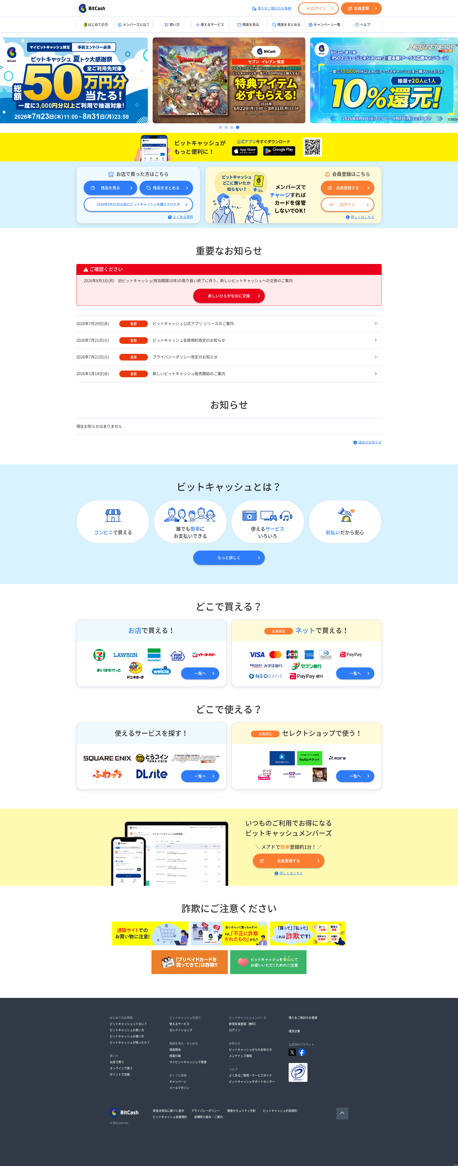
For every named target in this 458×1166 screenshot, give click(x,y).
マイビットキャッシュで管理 (188, 1062)
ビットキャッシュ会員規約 (170, 1116)
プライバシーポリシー (205, 1110)
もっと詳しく (229, 558)
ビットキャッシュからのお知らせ (250, 1049)
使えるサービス (212, 24)
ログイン (318, 8)
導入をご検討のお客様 (274, 8)
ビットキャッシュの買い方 (127, 1030)
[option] (229, 80)
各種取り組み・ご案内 (208, 1116)
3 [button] (232, 127)
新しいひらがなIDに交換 (229, 296)
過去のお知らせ (370, 442)
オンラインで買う (121, 1068)
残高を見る (250, 24)
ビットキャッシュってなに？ (128, 1023)
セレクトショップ (180, 1030)
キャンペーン (178, 1081)
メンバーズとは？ (136, 24)
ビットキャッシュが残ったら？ (130, 1042)
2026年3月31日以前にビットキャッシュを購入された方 (138, 204)
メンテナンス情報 (240, 1055)
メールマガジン (179, 1087)
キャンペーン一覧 (327, 24)
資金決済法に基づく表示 (168, 1110)
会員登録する (347, 188)
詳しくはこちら (362, 217)
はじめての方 (98, 24)
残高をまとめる (289, 24)
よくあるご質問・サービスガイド (250, 1075)
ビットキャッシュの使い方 (127, 1036)
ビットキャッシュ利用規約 (280, 1110)
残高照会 (175, 1049)
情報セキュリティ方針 (241, 1110)
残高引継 (175, 1055)
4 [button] (237, 127)
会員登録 (361, 8)
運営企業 (294, 1031)
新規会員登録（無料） (243, 1023)
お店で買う (117, 1062)
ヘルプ (365, 24)
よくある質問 (183, 217)
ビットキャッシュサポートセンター (252, 1081)
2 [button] (226, 127)
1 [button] (220, 127)
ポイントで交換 (120, 1074)
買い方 (175, 24)
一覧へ (200, 673)
